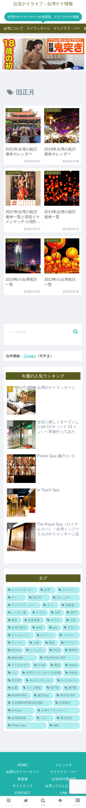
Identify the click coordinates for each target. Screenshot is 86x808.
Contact (30, 356)
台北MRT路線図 (64, 779)
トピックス (63, 765)
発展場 (22, 779)
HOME (22, 765)
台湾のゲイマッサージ (22, 772)
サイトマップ (22, 786)
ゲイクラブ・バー (63, 772)
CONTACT (23, 793)
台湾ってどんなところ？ (63, 786)
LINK (63, 793)
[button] (75, 331)
